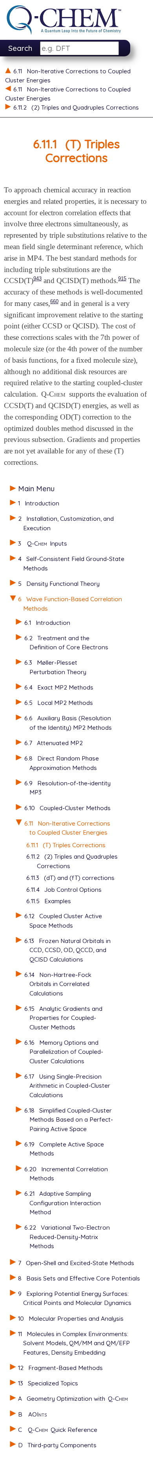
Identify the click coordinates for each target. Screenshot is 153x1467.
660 (54, 301)
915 (122, 278)
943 (37, 278)
